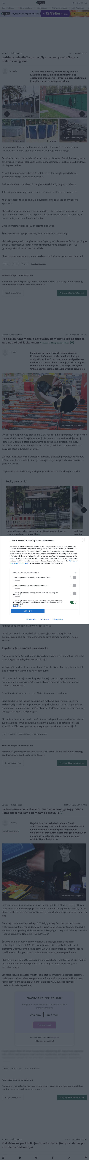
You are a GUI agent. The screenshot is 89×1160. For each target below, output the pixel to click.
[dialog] (44, 580)
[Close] (84, 541)
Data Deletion (31, 619)
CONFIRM (28, 611)
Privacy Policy (58, 619)
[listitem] (44, 572)
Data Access (44, 619)
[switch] (73, 577)
